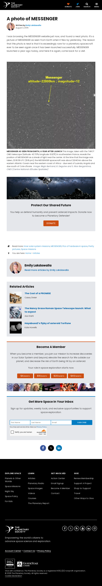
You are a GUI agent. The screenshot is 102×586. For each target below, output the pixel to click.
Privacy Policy (42, 427)
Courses (32, 498)
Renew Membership (84, 478)
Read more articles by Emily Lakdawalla (47, 270)
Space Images (35, 488)
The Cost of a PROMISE (38, 293)
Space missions (28, 249)
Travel (77, 493)
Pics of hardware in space (75, 246)
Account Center (13, 550)
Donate (51, 223)
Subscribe (81, 422)
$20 (59, 375)
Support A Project (83, 483)
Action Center (58, 478)
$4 (25, 375)
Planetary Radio (36, 483)
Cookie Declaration (13, 576)
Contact (55, 493)
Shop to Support (82, 488)
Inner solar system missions (37, 246)
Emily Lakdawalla (38, 265)
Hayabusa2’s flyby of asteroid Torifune (48, 323)
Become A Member (60, 488)
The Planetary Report (38, 503)
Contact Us (29, 550)
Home (28, 253)
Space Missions (13, 486)
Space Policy (11, 496)
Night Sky (9, 491)
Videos (31, 493)
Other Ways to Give (84, 498)
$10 (42, 375)
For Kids (9, 501)
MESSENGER (56, 246)
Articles (36, 253)
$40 (76, 375)
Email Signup (57, 483)
